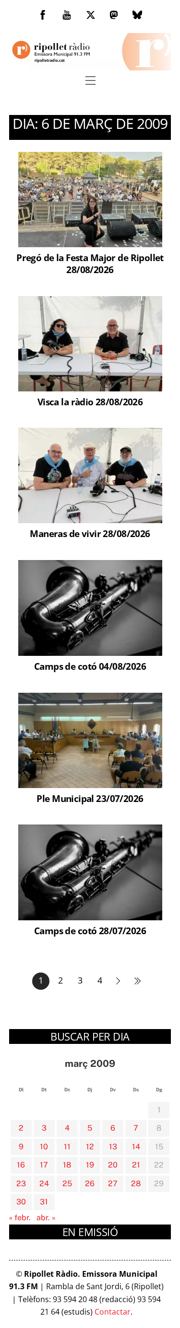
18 (67, 1164)
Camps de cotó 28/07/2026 (90, 930)
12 (90, 1146)
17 (44, 1164)
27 (113, 1183)
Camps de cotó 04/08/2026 (90, 666)
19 (90, 1164)
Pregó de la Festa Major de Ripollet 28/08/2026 (90, 263)
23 (21, 1183)
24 (44, 1183)
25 (67, 1183)
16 (21, 1164)
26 (90, 1183)
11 (67, 1146)
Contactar (113, 1311)
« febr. (20, 1217)
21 (136, 1164)
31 (44, 1201)
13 (113, 1146)
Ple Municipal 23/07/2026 (89, 798)
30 (21, 1201)
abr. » (46, 1217)
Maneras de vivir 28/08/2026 (90, 533)
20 (113, 1164)
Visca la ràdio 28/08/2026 (90, 401)
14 (136, 1146)
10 (44, 1146)
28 (136, 1183)
